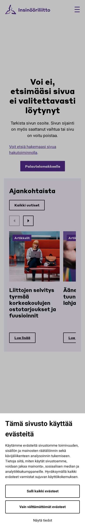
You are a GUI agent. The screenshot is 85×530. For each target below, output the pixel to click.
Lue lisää (22, 337)
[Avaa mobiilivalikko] (75, 9)
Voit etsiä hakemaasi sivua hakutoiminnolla (32, 150)
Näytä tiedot (42, 520)
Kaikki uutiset (26, 205)
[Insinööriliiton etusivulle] (27, 9)
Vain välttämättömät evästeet (42, 507)
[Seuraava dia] (28, 221)
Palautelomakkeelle (42, 166)
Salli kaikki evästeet (42, 491)
